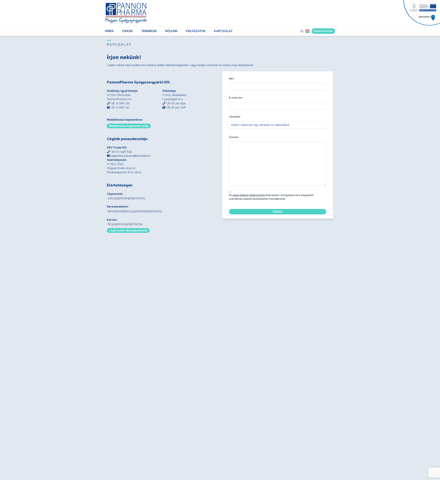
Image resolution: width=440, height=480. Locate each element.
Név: (232, 78)
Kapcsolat (223, 31)
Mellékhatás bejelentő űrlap (129, 126)
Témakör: (235, 116)
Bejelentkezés (323, 31)
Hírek (109, 31)
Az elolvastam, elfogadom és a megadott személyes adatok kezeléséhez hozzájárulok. (271, 197)
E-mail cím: (236, 97)
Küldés (278, 211)
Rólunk (171, 31)
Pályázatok (196, 31)
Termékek (149, 31)
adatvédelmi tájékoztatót (248, 195)
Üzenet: (234, 137)
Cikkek (127, 31)
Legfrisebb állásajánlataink (128, 230)
